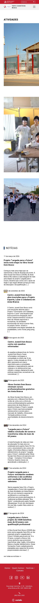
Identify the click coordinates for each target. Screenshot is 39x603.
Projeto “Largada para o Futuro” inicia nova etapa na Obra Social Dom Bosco (18, 262)
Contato (20, 570)
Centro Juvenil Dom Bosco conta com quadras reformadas (20, 344)
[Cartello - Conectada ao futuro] (19, 600)
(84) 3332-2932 (19, 595)
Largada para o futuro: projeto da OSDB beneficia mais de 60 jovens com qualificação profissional (19, 521)
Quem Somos (18, 568)
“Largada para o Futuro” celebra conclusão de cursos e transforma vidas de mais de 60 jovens (21, 432)
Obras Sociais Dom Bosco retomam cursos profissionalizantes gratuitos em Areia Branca (21, 388)
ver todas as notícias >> (12, 556)
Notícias (29, 568)
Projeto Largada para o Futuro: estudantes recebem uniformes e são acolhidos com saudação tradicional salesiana (21, 477)
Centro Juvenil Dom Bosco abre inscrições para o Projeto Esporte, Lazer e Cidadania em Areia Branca (21, 298)
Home (7, 568)
